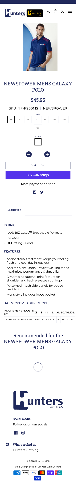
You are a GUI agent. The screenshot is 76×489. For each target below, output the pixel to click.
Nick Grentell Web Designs (46, 466)
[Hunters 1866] (15, 13)
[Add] (47, 154)
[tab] (14, 210)
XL (45, 119)
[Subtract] (29, 154)
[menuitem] (48, 11)
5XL (38, 128)
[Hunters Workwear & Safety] (35, 13)
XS (11, 119)
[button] (48, 11)
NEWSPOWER (55, 108)
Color (38, 136)
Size (38, 114)
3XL (64, 119)
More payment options (38, 184)
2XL (54, 119)
